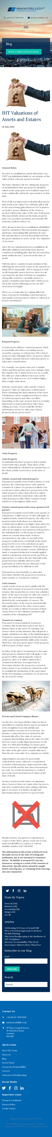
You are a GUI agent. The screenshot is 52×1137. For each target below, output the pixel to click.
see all (7, 914)
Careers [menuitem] (6, 1071)
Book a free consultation (23, 51)
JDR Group (37, 1119)
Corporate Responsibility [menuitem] (14, 1067)
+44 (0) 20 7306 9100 (14, 18)
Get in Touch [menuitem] (8, 1062)
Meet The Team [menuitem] (9, 1050)
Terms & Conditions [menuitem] (11, 1100)
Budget (10, 912)
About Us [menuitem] (6, 1054)
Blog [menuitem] (4, 1058)
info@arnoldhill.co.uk (39, 18)
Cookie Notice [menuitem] (9, 1108)
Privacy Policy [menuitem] (8, 1104)
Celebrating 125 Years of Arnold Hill (22, 928)
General (11, 903)
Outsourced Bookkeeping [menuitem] (14, 1075)
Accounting (12, 909)
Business (11, 906)
